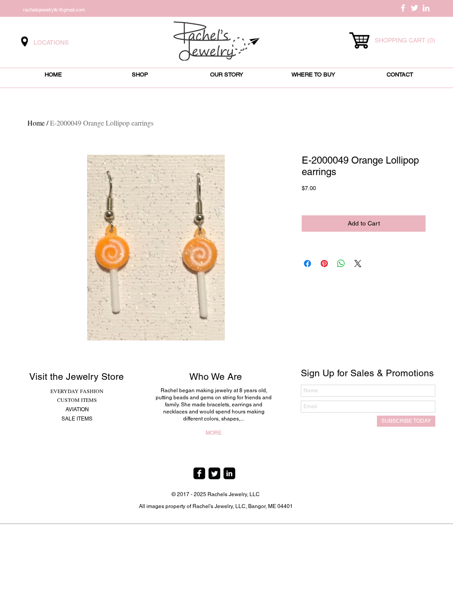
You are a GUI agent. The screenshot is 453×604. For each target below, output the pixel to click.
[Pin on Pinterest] (324, 263)
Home (36, 122)
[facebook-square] (199, 473)
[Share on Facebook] (307, 263)
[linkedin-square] (229, 473)
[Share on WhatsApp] (341, 263)
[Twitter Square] (214, 473)
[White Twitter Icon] (414, 8)
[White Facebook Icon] (403, 8)
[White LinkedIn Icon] (426, 8)
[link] (404, 40)
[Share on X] (358, 263)
